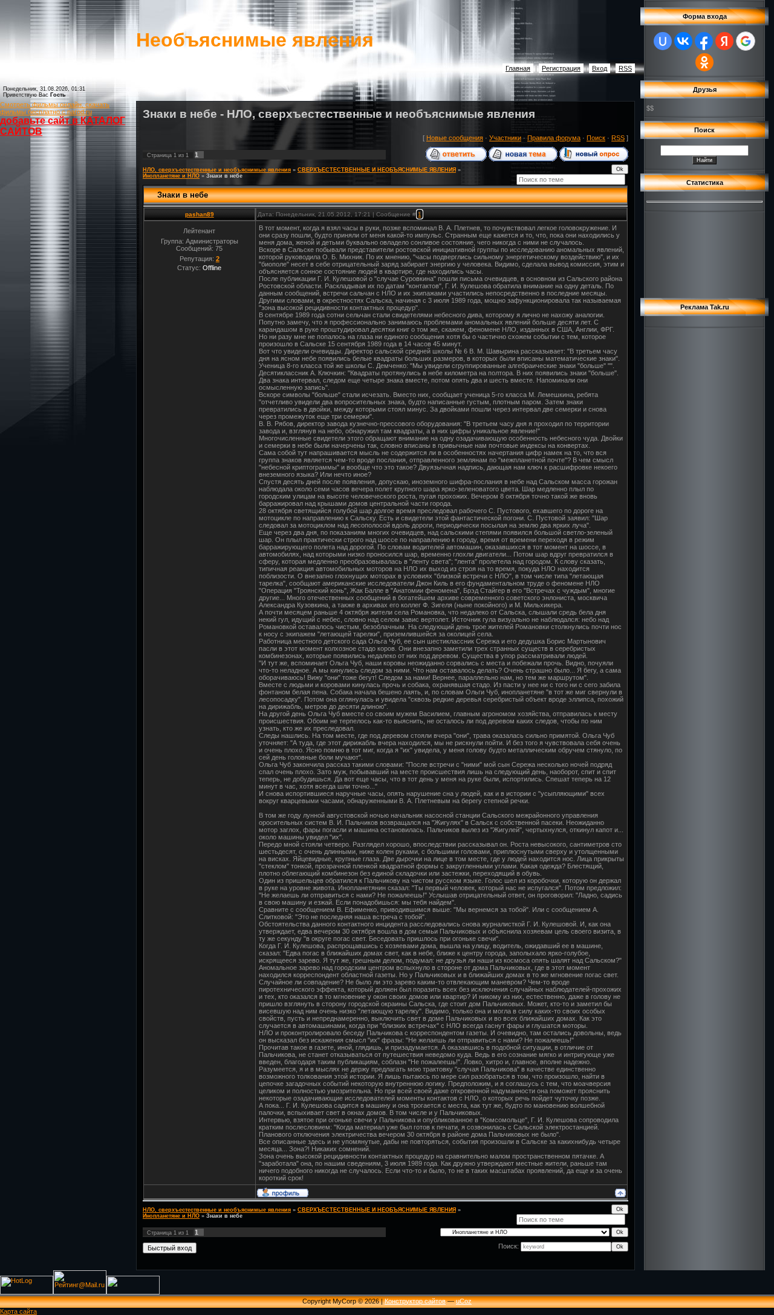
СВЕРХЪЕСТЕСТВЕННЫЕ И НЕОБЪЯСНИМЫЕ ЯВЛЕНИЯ (377, 170)
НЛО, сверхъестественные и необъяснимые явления (217, 170)
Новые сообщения (454, 137)
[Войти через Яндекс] (724, 41)
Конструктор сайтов (415, 1301)
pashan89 (199, 214)
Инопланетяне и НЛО (171, 176)
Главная (518, 68)
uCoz (464, 1301)
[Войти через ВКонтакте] (683, 41)
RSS (625, 68)
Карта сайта (18, 1311)
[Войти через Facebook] (704, 41)
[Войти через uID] (663, 41)
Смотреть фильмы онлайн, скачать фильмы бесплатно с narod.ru (54, 108)
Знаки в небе (224, 176)
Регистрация (561, 68)
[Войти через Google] (745, 41)
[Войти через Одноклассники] (704, 62)
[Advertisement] (54, 348)
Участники (505, 137)
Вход (599, 68)
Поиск (596, 137)
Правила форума (553, 137)
